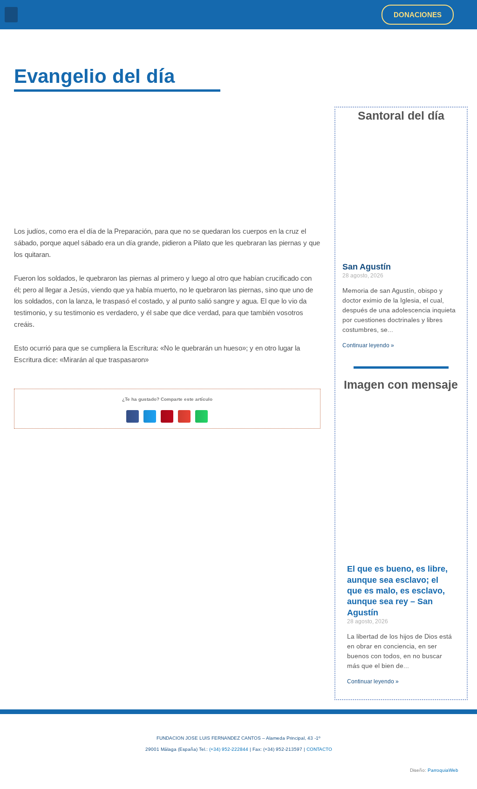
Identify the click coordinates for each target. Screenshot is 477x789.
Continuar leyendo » (368, 345)
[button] (11, 14)
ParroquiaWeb (443, 770)
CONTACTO (319, 749)
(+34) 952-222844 (228, 749)
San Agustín (366, 266)
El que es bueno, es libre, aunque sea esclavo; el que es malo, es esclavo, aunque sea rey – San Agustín (397, 590)
